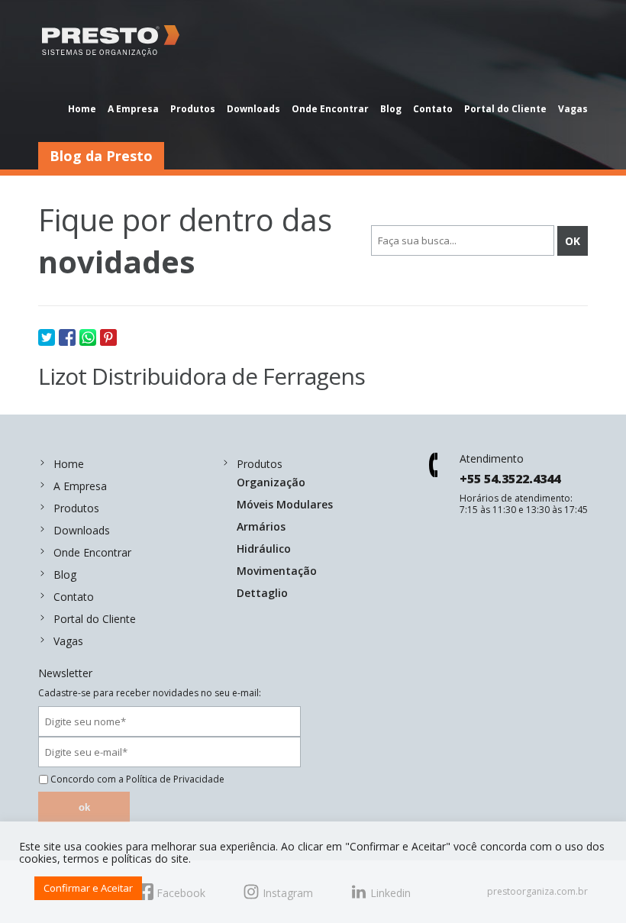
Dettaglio (262, 593)
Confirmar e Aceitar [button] (88, 888)
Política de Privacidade (175, 779)
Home (82, 108)
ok (84, 807)
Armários (261, 526)
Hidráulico (264, 548)
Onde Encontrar (330, 108)
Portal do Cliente (505, 108)
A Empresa (133, 108)
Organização (271, 482)
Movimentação (277, 570)
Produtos (192, 108)
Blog (391, 108)
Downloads (253, 108)
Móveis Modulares (285, 504)
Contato (433, 108)
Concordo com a (137, 779)
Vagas (573, 108)
